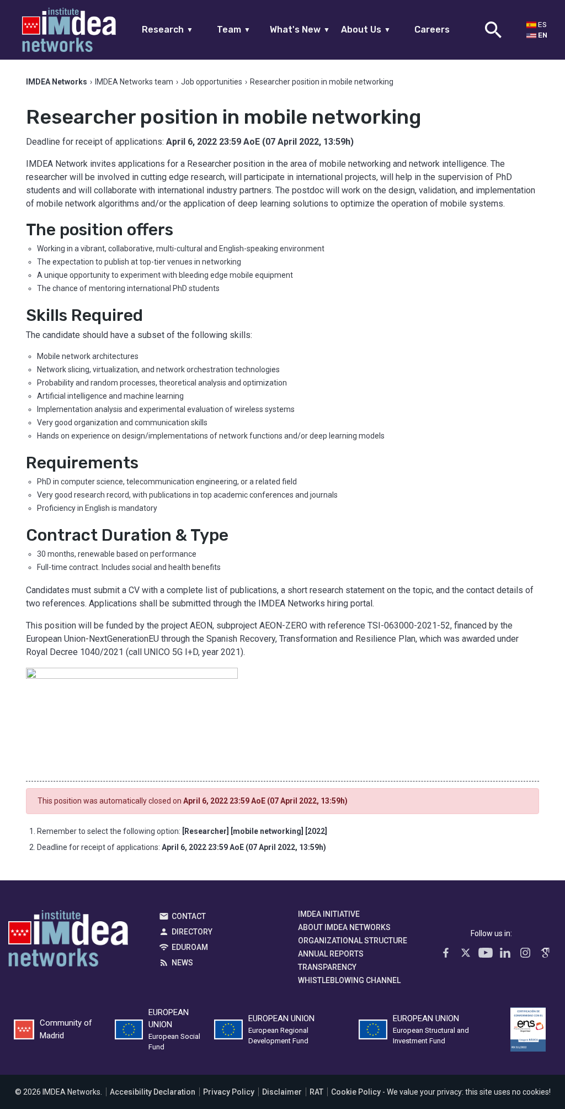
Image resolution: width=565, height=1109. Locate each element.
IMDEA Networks (68, 941)
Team (233, 29)
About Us (366, 29)
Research (167, 29)
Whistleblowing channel (349, 980)
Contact (189, 916)
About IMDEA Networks (344, 927)
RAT (316, 1091)
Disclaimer (282, 1091)
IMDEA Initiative (329, 914)
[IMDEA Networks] (69, 30)
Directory (192, 931)
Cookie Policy (356, 1091)
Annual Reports (331, 953)
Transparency (327, 967)
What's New (300, 29)
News (182, 962)
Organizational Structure (352, 940)
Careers (432, 29)
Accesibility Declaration (152, 1091)
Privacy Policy (228, 1091)
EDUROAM (190, 947)
